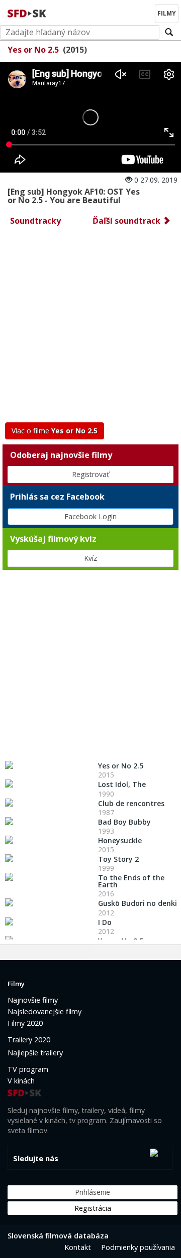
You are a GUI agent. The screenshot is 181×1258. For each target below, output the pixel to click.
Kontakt (77, 1247)
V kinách (21, 1080)
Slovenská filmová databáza (58, 1235)
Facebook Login (90, 516)
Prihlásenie (92, 1192)
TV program (28, 1069)
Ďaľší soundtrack (127, 220)
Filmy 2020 (25, 1023)
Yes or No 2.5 (33, 49)
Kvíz (90, 558)
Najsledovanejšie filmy (44, 1011)
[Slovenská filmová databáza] (28, 12)
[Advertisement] (90, 327)
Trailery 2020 (29, 1039)
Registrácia (92, 1208)
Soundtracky (35, 220)
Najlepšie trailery (35, 1052)
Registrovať (90, 474)
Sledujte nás (35, 1158)
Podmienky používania (138, 1247)
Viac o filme (55, 430)
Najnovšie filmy (33, 1000)
